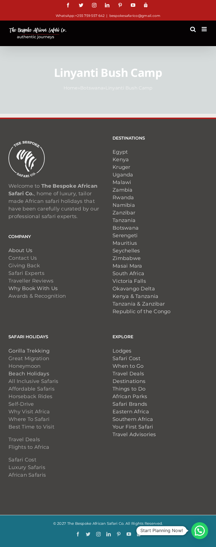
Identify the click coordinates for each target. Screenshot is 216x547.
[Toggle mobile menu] (205, 29)
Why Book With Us (33, 288)
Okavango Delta (133, 289)
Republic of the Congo (141, 311)
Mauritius (124, 243)
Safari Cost (126, 358)
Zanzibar (123, 213)
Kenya (120, 159)
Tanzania (124, 220)
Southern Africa (132, 419)
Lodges (122, 351)
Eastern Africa (130, 412)
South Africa (128, 273)
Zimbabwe (126, 258)
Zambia (122, 190)
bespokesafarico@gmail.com (135, 16)
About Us (20, 250)
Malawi (121, 182)
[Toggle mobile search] (193, 29)
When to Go (128, 366)
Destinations (128, 381)
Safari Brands (129, 404)
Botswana (91, 88)
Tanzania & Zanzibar (138, 304)
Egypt (120, 152)
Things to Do (128, 389)
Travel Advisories (135, 434)
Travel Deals (128, 374)
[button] (199, 530)
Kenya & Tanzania (135, 296)
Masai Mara (127, 266)
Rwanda (123, 197)
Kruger (121, 167)
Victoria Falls (129, 281)
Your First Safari (132, 427)
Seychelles (126, 251)
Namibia (123, 205)
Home (71, 88)
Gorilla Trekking (29, 351)
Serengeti (125, 235)
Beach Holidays (28, 374)
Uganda (122, 175)
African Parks (129, 396)
